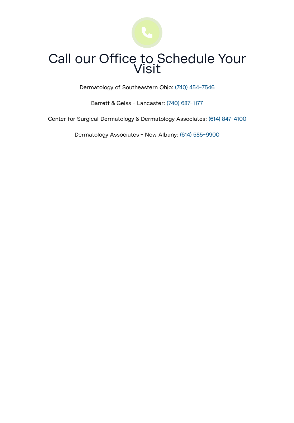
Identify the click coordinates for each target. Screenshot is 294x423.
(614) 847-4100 (227, 119)
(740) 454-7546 (194, 87)
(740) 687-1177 (185, 103)
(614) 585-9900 (199, 134)
